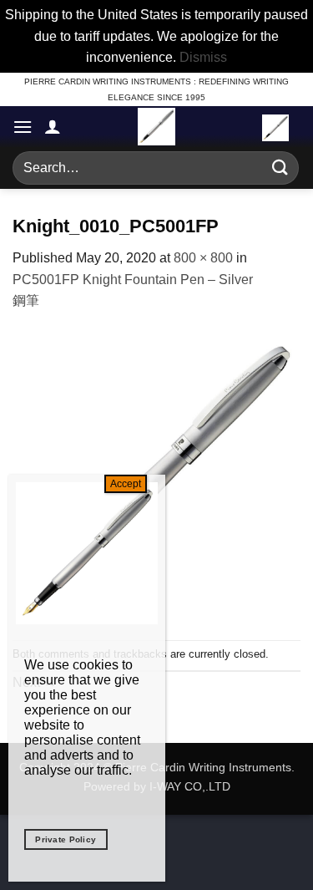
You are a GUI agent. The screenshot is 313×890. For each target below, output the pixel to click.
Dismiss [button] (203, 57)
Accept (125, 484)
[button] (23, 126)
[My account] (52, 126)
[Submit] (280, 167)
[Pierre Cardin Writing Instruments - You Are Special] (157, 126)
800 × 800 (203, 258)
